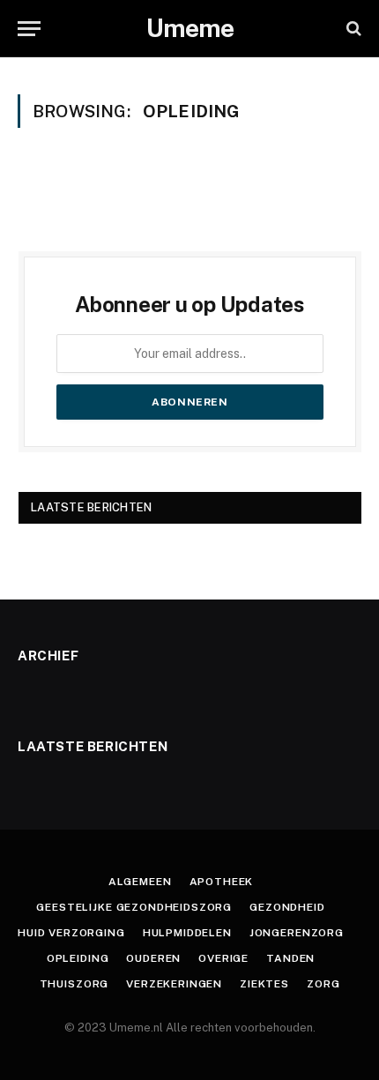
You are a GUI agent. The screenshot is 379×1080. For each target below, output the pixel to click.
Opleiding (78, 958)
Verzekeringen (174, 984)
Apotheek (222, 881)
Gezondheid (286, 907)
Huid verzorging (71, 933)
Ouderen (153, 958)
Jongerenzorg (296, 933)
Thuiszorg (74, 984)
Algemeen (140, 881)
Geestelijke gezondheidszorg (134, 907)
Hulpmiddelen (187, 933)
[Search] (352, 28)
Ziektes (264, 984)
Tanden (290, 958)
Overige (223, 958)
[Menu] (29, 28)
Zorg (323, 984)
